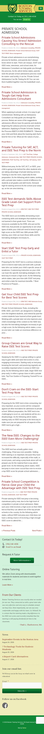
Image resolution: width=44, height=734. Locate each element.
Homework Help (14, 157)
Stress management (16, 53)
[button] (41, 8)
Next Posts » (37, 531)
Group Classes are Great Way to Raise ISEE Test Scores (22, 344)
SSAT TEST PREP (7, 258)
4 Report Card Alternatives (15, 656)
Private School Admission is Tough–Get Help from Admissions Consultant (19, 95)
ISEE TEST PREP (24, 157)
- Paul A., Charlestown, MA (30, 625)
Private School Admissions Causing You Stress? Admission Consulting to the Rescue (21, 41)
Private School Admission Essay (25, 51)
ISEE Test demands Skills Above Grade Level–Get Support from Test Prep (21, 202)
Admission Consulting (27, 48)
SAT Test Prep (24, 160)
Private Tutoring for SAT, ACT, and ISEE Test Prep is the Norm (21, 148)
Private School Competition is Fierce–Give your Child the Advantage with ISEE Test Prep (21, 485)
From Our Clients (11, 594)
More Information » (22, 560)
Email (5, 681)
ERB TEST (24, 209)
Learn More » (7, 585)
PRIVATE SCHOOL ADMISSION (11, 212)
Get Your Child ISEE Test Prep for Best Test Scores (20, 295)
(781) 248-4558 (12, 544)
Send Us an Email (13, 547)
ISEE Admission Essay (35, 301)
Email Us (26, 19)
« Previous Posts (8, 531)
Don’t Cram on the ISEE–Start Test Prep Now (20, 390)
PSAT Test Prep (14, 160)
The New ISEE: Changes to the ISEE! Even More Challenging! (21, 436)
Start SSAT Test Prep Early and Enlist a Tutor (20, 249)
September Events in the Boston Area (20, 639)
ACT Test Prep (28, 154)
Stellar (24, 728)
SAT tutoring (33, 160)
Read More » (7, 87)
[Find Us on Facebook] (5, 705)
